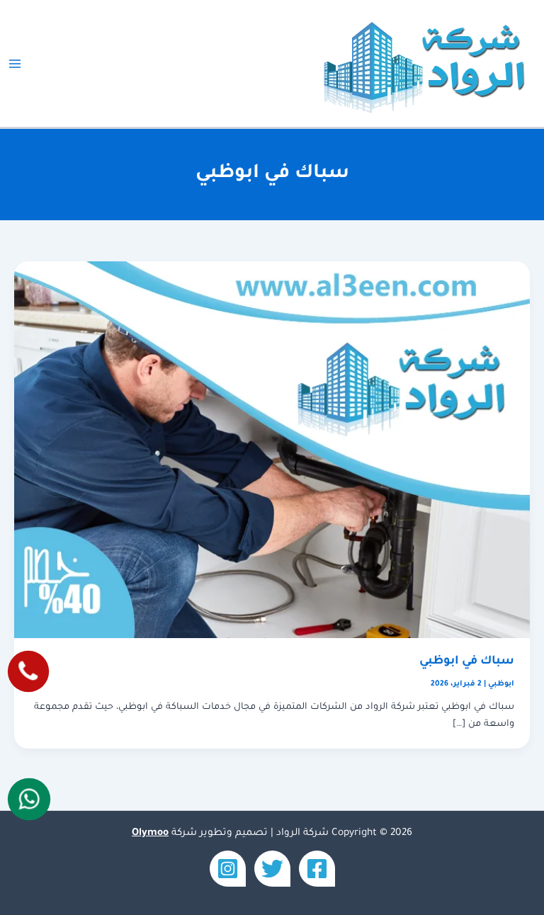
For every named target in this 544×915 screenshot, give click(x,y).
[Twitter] (272, 869)
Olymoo (150, 833)
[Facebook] (317, 869)
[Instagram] (228, 869)
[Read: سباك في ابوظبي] (272, 450)
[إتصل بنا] (28, 671)
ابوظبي (501, 684)
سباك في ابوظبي (466, 662)
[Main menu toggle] (15, 64)
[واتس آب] (29, 798)
